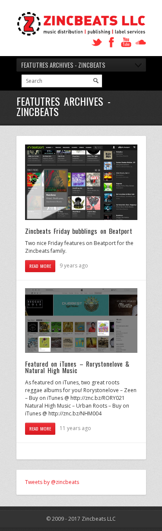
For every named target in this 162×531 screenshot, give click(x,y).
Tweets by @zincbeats (52, 482)
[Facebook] (111, 42)
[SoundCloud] (141, 42)
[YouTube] (126, 42)
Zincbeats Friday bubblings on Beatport (78, 231)
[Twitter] (97, 42)
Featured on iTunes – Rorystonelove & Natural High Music (77, 367)
